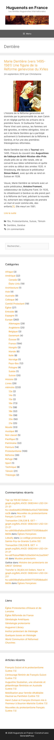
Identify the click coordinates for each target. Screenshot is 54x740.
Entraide (9, 311)
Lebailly (9, 538)
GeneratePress (27, 736)
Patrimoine (11, 443)
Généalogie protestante (17, 623)
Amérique (10, 275)
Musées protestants (25, 558)
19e (10, 415)
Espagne (9, 315)
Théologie (10, 475)
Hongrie (13, 347)
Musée (8, 427)
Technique (10, 467)
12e (10, 391)
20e (11, 419)
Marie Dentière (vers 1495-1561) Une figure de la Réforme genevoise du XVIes (26, 65)
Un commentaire (15, 229)
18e (10, 411)
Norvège (13, 359)
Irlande (12, 351)
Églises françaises (26, 534)
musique (9, 431)
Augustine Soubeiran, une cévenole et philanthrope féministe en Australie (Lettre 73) (25, 685)
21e (10, 423)
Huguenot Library (14, 627)
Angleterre (14, 327)
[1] (13, 206)
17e (10, 407)
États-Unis (14, 283)
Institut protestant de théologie (21, 631)
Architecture (11, 287)
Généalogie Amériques (17, 619)
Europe (9, 319)
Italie (11, 355)
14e (10, 395)
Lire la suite (10, 213)
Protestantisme (20, 221)
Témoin (41, 221)
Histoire (9, 379)
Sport (8, 463)
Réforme (9, 455)
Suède (12, 371)
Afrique (9, 271)
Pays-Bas (14, 363)
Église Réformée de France (19, 615)
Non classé (11, 435)
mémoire (9, 387)
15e (10, 399)
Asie (7, 291)
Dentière (11, 225)
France (12, 343)
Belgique (13, 331)
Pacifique (10, 439)
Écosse (12, 339)
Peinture (9, 447)
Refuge (9, 459)
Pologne (13, 367)
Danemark (14, 335)
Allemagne (14, 323)
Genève (21, 225)
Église (8, 307)
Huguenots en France (27, 7)
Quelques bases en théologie (20, 635)
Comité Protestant (14, 303)
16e (9, 221)
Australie (10, 295)
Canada (13, 279)
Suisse (32, 221)
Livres (8, 383)
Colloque (9, 299)
